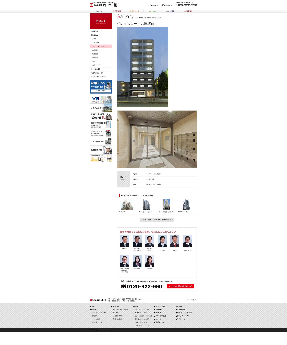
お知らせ (158, 319)
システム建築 (96, 69)
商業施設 (95, 50)
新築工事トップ (97, 31)
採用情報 (188, 11)
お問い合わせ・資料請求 (184, 313)
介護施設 (95, 57)
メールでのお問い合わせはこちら (167, 5)
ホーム (99, 11)
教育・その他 (96, 65)
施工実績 (94, 316)
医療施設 (95, 54)
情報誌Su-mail (160, 322)
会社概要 (170, 11)
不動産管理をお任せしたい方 (143, 325)
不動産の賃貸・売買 (141, 322)
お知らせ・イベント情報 (99, 313)
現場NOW (159, 309)
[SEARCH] (154, 5)
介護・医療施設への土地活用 (143, 316)
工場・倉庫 (95, 42)
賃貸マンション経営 (141, 313)
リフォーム (135, 11)
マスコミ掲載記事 (161, 316)
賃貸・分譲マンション (99, 46)
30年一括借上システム (99, 77)
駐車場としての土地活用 (142, 319)
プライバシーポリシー (184, 316)
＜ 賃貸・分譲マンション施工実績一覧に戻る (157, 219)
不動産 (152, 11)
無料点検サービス (97, 73)
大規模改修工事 (118, 316)
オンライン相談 (160, 306)
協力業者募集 (181, 309)
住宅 (93, 61)
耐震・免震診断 (118, 319)
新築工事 (117, 11)
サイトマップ (181, 319)
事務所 (94, 39)
